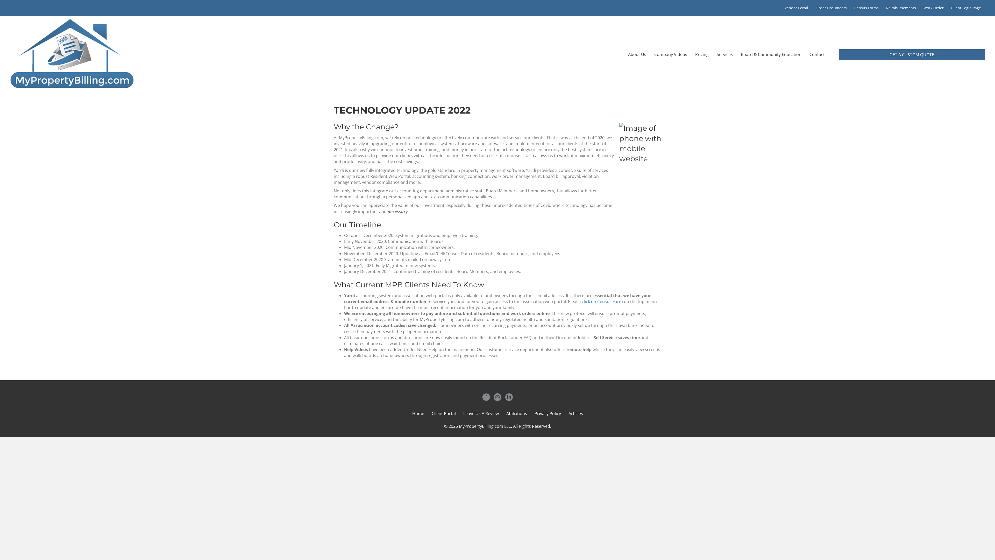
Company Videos (670, 54)
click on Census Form (602, 301)
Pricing (702, 54)
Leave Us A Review (481, 413)
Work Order (933, 7)
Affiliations (516, 413)
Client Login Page (966, 7)
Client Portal (444, 413)
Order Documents (831, 7)
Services (725, 54)
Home (418, 413)
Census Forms (866, 7)
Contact (817, 54)
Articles (575, 413)
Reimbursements (901, 7)
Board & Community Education (771, 54)
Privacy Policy (548, 413)
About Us (637, 54)
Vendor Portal (796, 7)
